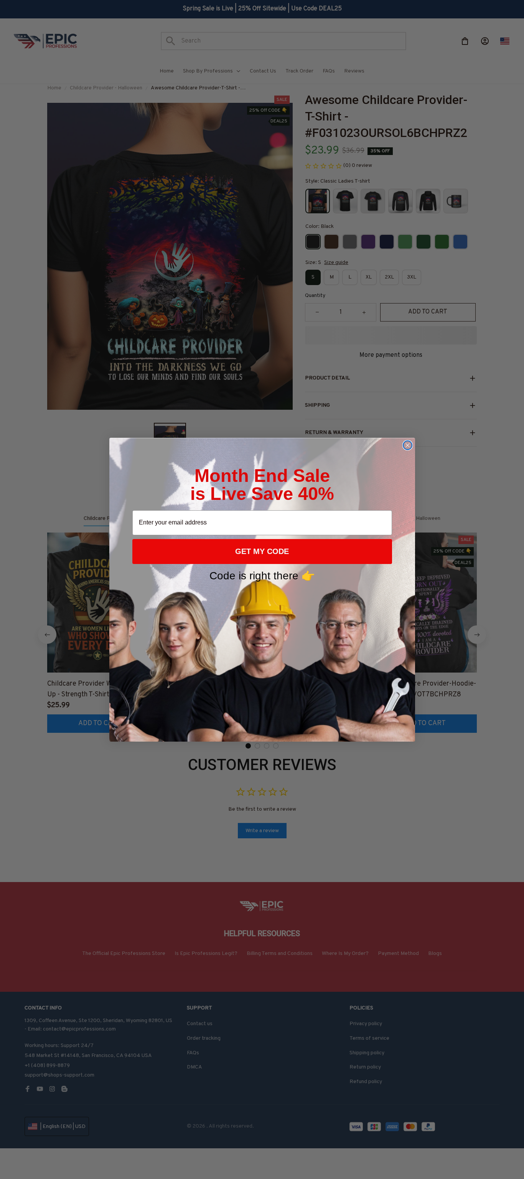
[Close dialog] (407, 445)
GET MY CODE (262, 551)
